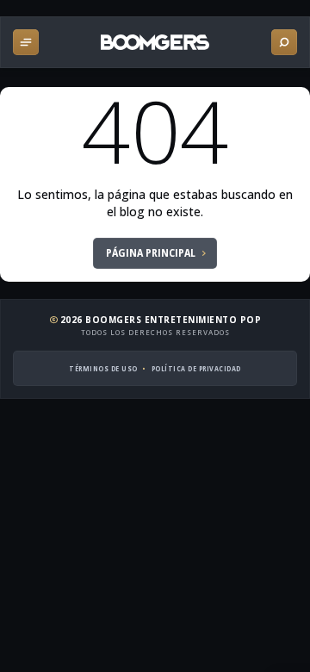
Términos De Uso (103, 368)
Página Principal (150, 253)
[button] (26, 42)
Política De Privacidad (196, 368)
